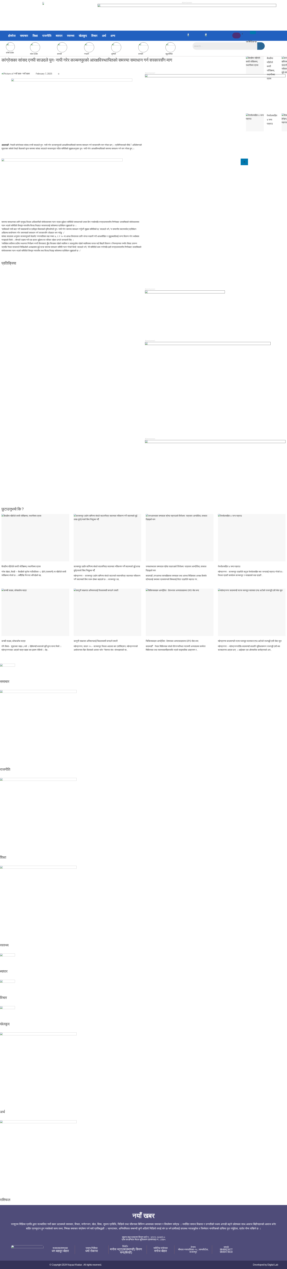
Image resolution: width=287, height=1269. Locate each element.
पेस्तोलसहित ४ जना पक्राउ (229, 566)
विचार (94, 35)
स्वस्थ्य (70, 35)
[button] (113, 35)
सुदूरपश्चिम (169, 54)
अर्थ (104, 35)
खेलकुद (83, 35)
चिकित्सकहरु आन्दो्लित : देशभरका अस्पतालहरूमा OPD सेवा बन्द (172, 641)
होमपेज (12, 35)
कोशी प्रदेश (10, 53)
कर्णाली (140, 54)
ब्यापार (59, 35)
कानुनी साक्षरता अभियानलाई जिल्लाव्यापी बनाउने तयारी (96, 641)
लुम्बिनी (113, 54)
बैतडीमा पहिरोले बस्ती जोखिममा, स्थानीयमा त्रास (21, 566)
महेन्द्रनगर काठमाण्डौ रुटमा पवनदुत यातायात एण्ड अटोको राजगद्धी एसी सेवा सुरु (250, 641)
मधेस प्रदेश (34, 54)
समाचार (24, 35)
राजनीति (46, 35)
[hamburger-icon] (253, 32)
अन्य (112, 35)
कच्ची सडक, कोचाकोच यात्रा (13, 641)
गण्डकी (86, 54)
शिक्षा (35, 35)
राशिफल (5, 1200)
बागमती (59, 54)
